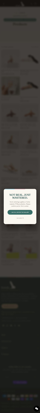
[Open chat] (37, 409)
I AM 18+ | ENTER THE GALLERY (20, 212)
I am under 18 (20, 218)
